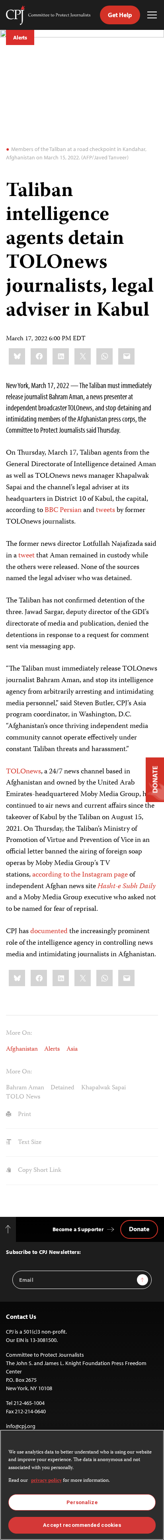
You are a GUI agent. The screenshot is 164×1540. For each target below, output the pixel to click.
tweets (105, 510)
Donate (139, 1229)
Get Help (120, 15)
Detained (62, 1088)
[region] (82, 1485)
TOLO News (23, 1097)
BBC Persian (63, 510)
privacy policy (46, 1481)
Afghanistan (22, 1049)
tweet (26, 556)
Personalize (81, 1502)
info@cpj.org (20, 1426)
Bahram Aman (25, 1088)
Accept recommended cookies (82, 1525)
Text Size (28, 1142)
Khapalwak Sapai (103, 1088)
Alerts (20, 37)
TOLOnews (23, 772)
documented (49, 932)
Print (23, 1114)
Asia (72, 1049)
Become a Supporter (78, 1229)
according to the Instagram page (80, 875)
